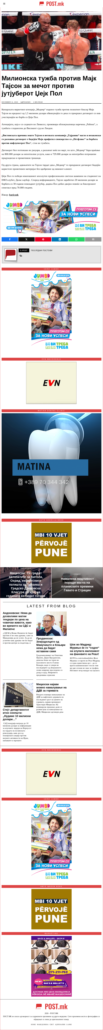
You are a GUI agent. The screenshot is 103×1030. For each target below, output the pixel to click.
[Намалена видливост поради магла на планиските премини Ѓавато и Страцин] (77, 582)
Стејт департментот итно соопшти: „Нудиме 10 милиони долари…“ (17, 714)
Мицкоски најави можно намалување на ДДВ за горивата (51, 687)
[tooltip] (10, 239)
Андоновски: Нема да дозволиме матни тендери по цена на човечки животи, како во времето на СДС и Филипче (17, 621)
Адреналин (26, 102)
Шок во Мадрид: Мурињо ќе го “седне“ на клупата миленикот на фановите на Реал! (84, 649)
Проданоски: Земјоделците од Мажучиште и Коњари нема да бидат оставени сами (50, 645)
